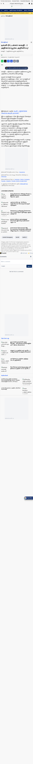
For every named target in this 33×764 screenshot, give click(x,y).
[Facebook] (8, 61)
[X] (5, 61)
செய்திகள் (4, 42)
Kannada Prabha (15, 1)
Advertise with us (9, 39)
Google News (23, 181)
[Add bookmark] (31, 42)
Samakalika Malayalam (25, 1)
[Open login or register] (32, 3)
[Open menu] (1, 3)
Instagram (27, 179)
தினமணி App (24, 184)
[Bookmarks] (29, 3)
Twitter (22, 179)
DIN (2, 65)
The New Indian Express (6, 1)
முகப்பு (6, 10)
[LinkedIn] (11, 61)
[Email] (14, 61)
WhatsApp (3, 176)
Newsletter (22, 172)
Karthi (17, 237)
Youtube (3, 181)
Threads (13, 181)
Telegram (8, 181)
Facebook (17, 179)
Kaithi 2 (25, 237)
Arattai (17, 181)
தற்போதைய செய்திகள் (16, 10)
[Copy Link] (17, 61)
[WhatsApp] (2, 61)
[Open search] (3, 3)
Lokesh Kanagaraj (7, 237)
